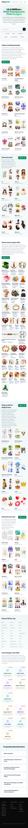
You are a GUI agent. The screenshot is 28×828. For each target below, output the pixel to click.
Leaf (3, 508)
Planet (3, 644)
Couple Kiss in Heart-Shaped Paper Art (21, 354)
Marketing (17, 593)
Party (16, 559)
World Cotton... (10, 369)
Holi (20, 285)
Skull (11, 633)
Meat (20, 627)
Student (3, 491)
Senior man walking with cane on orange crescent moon (14, 272)
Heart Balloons (4, 287)
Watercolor (17, 215)
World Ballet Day (5, 441)
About (20, 804)
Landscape (12, 627)
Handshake (21, 274)
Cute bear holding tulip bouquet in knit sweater (6, 299)
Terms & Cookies (21, 808)
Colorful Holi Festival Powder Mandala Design (13, 354)
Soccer (13, 33)
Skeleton (6, 36)
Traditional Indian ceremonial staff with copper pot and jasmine (6, 313)
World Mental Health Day (7, 457)
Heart (16, 508)
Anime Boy (23, 302)
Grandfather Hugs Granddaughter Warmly (12, 380)
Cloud (20, 625)
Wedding (4, 559)
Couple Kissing (21, 357)
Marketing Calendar (4, 814)
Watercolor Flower (14, 646)
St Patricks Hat (5, 274)
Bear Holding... (4, 302)
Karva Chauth (16, 328)
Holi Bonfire (22, 287)
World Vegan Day (18, 441)
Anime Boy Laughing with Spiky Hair (23, 299)
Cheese (11, 625)
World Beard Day (23, 328)
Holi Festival (13, 357)
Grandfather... (11, 382)
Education (4, 609)
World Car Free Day (19, 97)
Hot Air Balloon (4, 627)
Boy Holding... (17, 369)
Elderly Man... (13, 274)
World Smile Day (5, 97)
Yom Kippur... (15, 314)
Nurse (11, 630)
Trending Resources (4, 805)
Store (3, 646)
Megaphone (4, 641)
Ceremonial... (4, 316)
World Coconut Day (19, 132)
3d (2, 181)
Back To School (18, 576)
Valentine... (4, 285)
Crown (16, 491)
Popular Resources (4, 808)
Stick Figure (23, 316)
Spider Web (20, 33)
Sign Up (12, 806)
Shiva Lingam (4, 396)
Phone (20, 630)
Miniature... (15, 316)
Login (11, 804)
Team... (3, 357)
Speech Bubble (22, 633)
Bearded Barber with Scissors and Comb (23, 327)
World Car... (23, 314)
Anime (3, 198)
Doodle (3, 232)
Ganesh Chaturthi (6, 148)
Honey (20, 638)
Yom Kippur (4, 78)
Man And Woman (22, 343)
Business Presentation (7, 474)
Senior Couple (16, 383)
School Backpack (14, 36)
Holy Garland (10, 342)
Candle (20, 635)
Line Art (3, 215)
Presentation (5, 593)
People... (14, 287)
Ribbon (20, 644)
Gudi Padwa (4, 314)
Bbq (2, 635)
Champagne (4, 625)
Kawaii (16, 198)
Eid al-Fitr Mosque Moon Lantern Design (14, 299)
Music (3, 630)
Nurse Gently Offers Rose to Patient (11, 327)
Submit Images (13, 808)
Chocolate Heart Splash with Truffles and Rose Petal (5, 327)
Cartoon (16, 181)
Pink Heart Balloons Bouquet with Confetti (6, 284)
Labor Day (7, 33)
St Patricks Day (5, 272)
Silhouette (17, 232)
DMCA (20, 806)
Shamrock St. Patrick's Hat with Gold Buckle (5, 271)
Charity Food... (4, 356)
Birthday (17, 542)
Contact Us (21, 811)
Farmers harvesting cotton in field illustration (11, 368)
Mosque (13, 302)
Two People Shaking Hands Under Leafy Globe (22, 271)
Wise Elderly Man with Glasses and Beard (22, 368)
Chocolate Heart (4, 330)
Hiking (11, 638)
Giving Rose (12, 327)
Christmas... (4, 342)
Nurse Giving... (11, 330)
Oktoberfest (4, 113)
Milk (20, 641)
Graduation (4, 576)
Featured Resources (4, 811)
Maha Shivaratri (5, 394)
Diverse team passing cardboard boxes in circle (6, 354)
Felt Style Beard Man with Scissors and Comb (23, 380)
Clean (6, 2)
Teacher (16, 457)
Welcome (21, 646)
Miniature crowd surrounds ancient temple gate (15, 314)
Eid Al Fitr (13, 300)
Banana (11, 622)
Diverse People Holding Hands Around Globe (15, 284)
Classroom (17, 609)
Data (16, 474)
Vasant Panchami (4, 382)
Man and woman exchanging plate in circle (22, 340)
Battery (20, 622)
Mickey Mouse (13, 641)
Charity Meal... (21, 342)
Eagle (3, 638)
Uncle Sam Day (18, 148)
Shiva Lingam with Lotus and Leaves (5, 393)
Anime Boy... (23, 300)
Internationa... (13, 272)
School (3, 633)
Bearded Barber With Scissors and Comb (4, 368)
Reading (22, 36)
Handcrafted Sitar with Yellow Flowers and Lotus (5, 380)
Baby (3, 622)
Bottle (11, 635)
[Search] (21, 2)
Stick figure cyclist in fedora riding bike (23, 314)
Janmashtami (5, 132)
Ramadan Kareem (13, 644)
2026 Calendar (5, 542)
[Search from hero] (24, 29)
